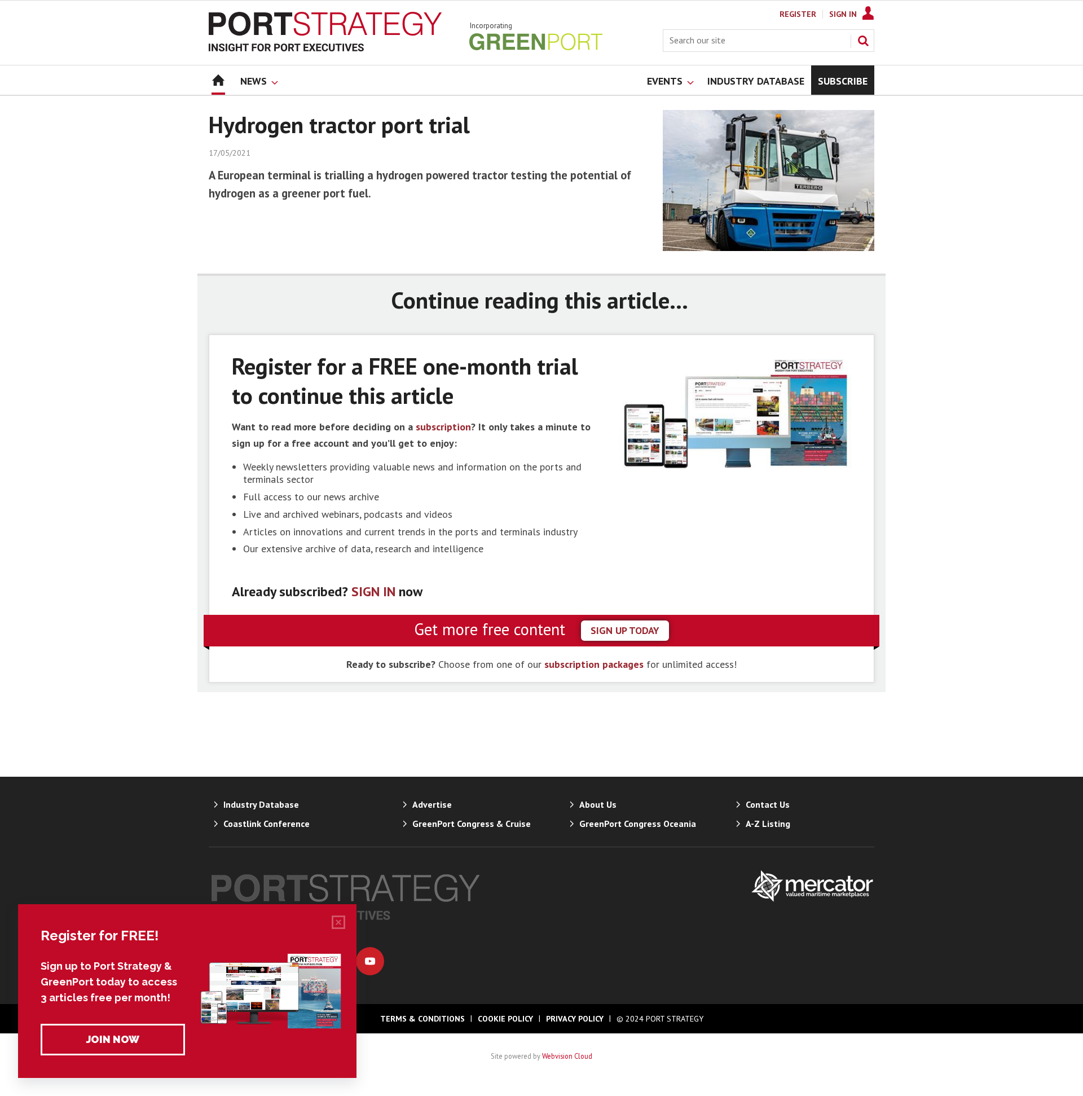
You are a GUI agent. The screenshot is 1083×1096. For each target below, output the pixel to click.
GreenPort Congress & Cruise (471, 823)
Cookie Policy (505, 1019)
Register (798, 14)
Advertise (432, 804)
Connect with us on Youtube (370, 961)
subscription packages (594, 664)
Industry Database (261, 804)
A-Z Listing (768, 823)
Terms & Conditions (422, 1019)
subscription (443, 426)
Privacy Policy (575, 1019)
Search (863, 41)
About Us (598, 804)
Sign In (843, 14)
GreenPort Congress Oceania (637, 823)
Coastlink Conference (266, 823)
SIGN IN (373, 591)
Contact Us (768, 804)
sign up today (625, 630)
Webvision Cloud (567, 1055)
